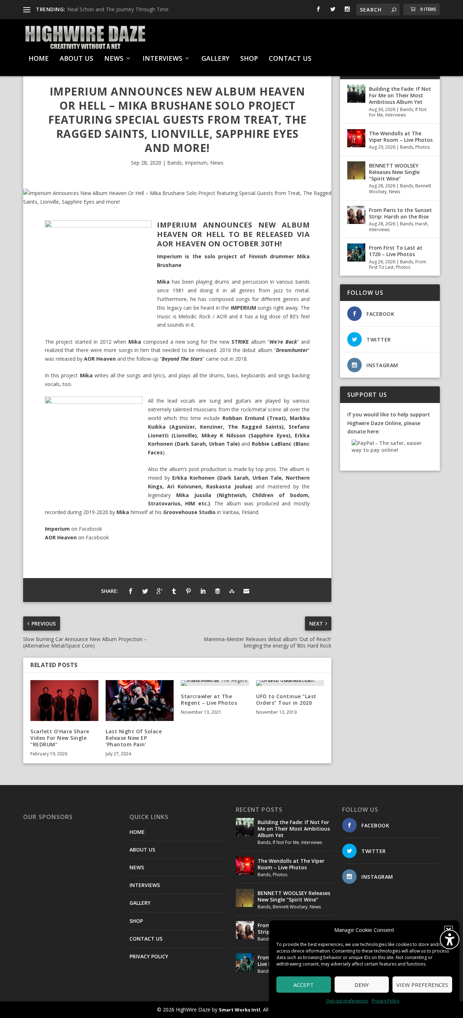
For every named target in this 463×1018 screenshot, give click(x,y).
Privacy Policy (385, 1001)
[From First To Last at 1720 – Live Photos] (356, 252)
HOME (39, 59)
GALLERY (215, 59)
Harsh (421, 224)
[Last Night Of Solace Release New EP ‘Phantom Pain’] (140, 700)
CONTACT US (290, 59)
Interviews (395, 115)
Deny (361, 984)
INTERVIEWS (162, 59)
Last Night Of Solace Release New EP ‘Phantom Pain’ (134, 738)
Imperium (196, 162)
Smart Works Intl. (240, 1009)
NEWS (113, 59)
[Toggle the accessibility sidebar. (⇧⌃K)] (449, 939)
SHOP (249, 59)
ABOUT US (76, 59)
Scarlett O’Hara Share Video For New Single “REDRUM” (59, 738)
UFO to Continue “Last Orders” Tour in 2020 (286, 699)
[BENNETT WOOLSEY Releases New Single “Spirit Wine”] (356, 170)
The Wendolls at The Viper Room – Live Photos (401, 136)
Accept (303, 984)
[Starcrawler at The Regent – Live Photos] (215, 683)
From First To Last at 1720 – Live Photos (395, 251)
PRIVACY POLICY (148, 956)
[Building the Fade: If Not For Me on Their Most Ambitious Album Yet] (356, 94)
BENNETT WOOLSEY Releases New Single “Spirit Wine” (394, 172)
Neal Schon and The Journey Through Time (118, 9)
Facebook (90, 528)
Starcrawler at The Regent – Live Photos (209, 699)
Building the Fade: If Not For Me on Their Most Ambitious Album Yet (400, 95)
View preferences (422, 984)
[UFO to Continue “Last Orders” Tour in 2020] (290, 683)
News (217, 162)
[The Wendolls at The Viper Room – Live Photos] (356, 138)
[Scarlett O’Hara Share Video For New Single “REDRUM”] (64, 700)
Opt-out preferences (347, 1001)
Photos (422, 147)
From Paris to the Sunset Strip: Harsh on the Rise (400, 213)
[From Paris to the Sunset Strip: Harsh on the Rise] (356, 215)
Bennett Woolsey (290, 907)
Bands (174, 162)
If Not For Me (286, 842)
